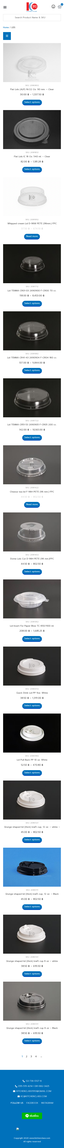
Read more (32, 236)
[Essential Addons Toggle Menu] (7, 36)
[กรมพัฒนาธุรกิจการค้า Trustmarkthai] (32, 1132)
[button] (4, 7)
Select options (32, 102)
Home (6, 27)
